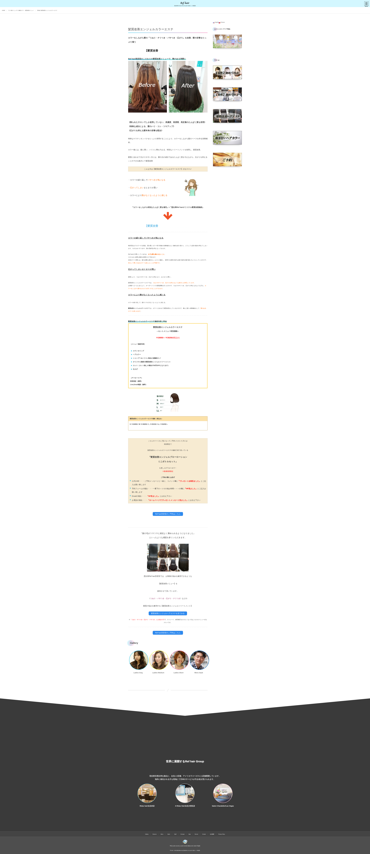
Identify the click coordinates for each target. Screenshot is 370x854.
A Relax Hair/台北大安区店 (185, 806)
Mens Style (198, 673)
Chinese (222, 22)
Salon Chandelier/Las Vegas (223, 806)
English (216, 22)
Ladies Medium (158, 673)
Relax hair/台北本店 (147, 806)
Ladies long (138, 673)
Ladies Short (178, 673)
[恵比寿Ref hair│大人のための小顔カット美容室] (185, 3)
